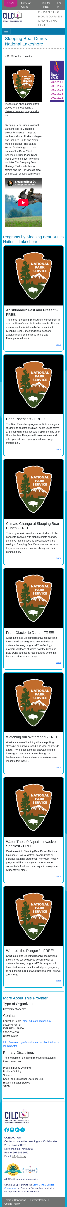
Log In (59, 5)
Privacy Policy (38, 1200)
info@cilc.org (19, 1156)
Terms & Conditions (15, 1200)
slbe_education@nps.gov (37, 1021)
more (58, 344)
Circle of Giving (25, 5)
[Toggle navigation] (6, 31)
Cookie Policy (12, 1203)
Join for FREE (46, 5)
